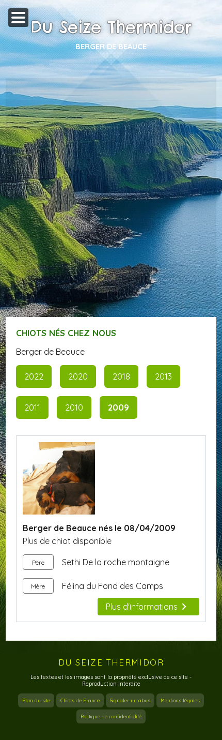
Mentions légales (180, 700)
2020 (78, 376)
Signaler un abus (130, 700)
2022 (33, 376)
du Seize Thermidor (111, 662)
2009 (118, 407)
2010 (74, 407)
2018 (121, 376)
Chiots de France (80, 700)
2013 (163, 376)
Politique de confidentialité (111, 716)
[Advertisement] (111, 193)
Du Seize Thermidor (111, 27)
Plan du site (36, 700)
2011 (32, 407)
